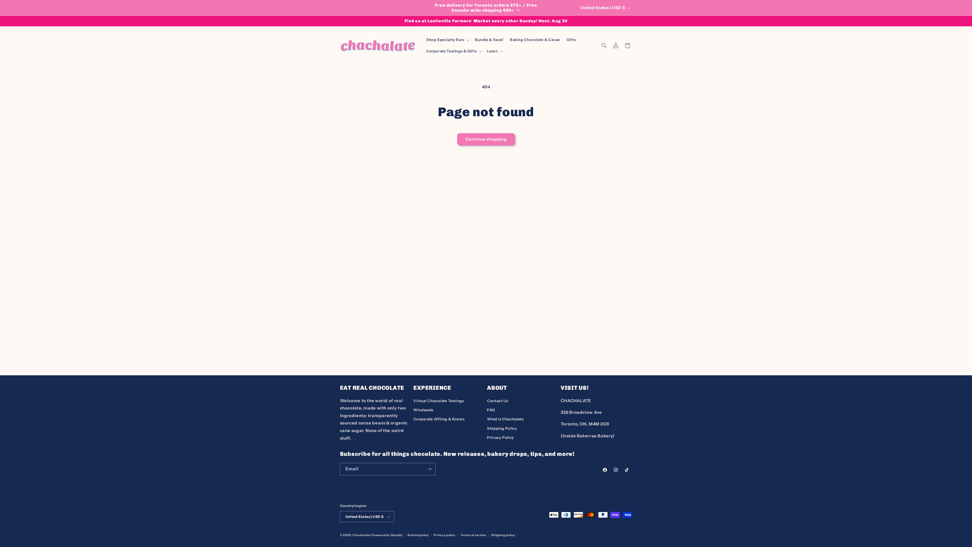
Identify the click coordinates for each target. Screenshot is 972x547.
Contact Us (497, 401)
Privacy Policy (500, 437)
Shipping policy (503, 535)
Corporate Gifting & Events (438, 419)
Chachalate (362, 535)
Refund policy (418, 535)
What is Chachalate (505, 419)
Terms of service (473, 535)
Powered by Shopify (387, 535)
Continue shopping (486, 139)
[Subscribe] (429, 469)
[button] (447, 40)
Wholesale (423, 410)
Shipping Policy (502, 428)
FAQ (491, 410)
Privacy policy (444, 535)
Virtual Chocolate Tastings (438, 401)
